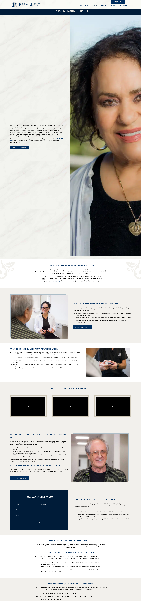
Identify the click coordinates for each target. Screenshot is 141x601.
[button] (70, 593)
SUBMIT (39, 522)
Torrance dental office (57, 281)
